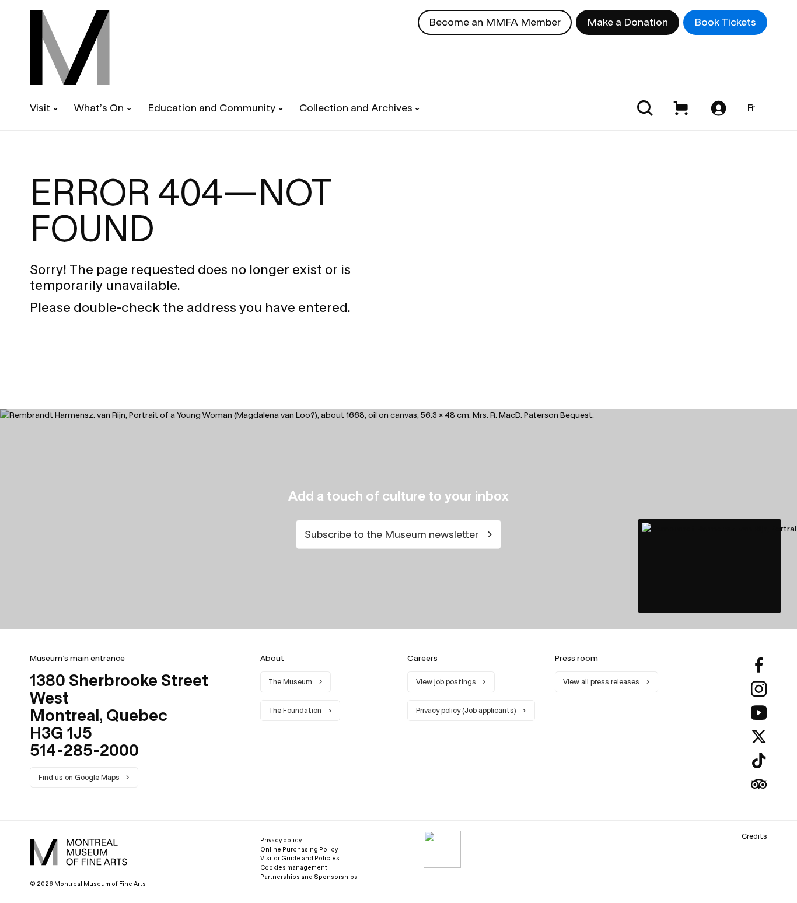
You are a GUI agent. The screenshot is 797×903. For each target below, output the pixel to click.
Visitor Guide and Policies (300, 858)
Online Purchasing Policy (299, 849)
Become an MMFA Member (495, 21)
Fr (751, 107)
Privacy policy (281, 840)
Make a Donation (627, 21)
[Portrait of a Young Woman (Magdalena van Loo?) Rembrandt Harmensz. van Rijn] (709, 565)
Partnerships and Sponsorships (309, 876)
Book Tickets (725, 21)
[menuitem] (70, 47)
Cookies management (293, 867)
